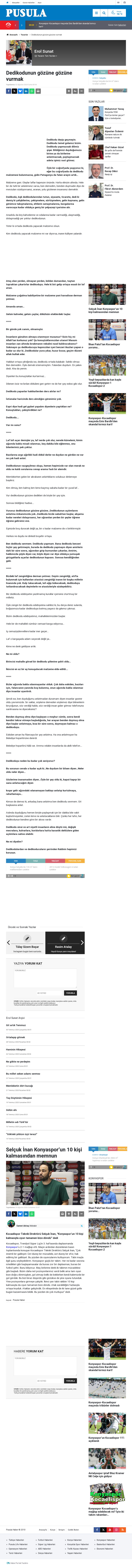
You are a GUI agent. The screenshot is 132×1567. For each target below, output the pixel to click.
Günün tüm (117, 25)
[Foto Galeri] (124, 2)
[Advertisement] (45, 116)
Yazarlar (24, 35)
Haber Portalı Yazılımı (19, 1563)
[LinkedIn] (26, 91)
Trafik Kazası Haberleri (77, 1549)
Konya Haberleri (74, 1540)
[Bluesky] (20, 91)
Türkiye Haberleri (16, 1540)
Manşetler (15, 3)
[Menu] (96, 13)
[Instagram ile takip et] (116, 1529)
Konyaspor (12, 1247)
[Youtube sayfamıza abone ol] (110, 1529)
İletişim (62, 1530)
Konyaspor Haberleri (106, 1540)
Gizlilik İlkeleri (73, 1530)
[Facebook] (8, 91)
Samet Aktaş (22, 1226)
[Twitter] (14, 91)
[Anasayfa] (7, 3)
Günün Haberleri (29, 3)
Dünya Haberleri (45, 1553)
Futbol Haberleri (45, 1540)
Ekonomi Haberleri (105, 1549)
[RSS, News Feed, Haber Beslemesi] (122, 1529)
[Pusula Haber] (26, 12)
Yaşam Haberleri (74, 1553)
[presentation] (15, 25)
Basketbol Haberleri (106, 1544)
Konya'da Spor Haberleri (78, 1544)
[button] (68, 91)
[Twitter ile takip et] (81, 1226)
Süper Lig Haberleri (46, 1544)
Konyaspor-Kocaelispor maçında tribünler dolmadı (61, 25)
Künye (52, 1530)
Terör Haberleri (15, 1553)
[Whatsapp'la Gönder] (31, 91)
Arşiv (39, 3)
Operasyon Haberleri (18, 1549)
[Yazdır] (38, 91)
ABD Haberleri (44, 1549)
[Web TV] (118, 2)
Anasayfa (13, 35)
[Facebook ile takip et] (97, 1529)
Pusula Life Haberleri (18, 1544)
